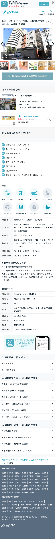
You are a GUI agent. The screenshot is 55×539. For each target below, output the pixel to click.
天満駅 (33, 460)
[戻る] (2, 44)
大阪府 (15, 460)
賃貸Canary (6, 460)
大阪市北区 (24, 460)
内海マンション (10, 20)
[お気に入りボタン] (49, 22)
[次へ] (53, 44)
